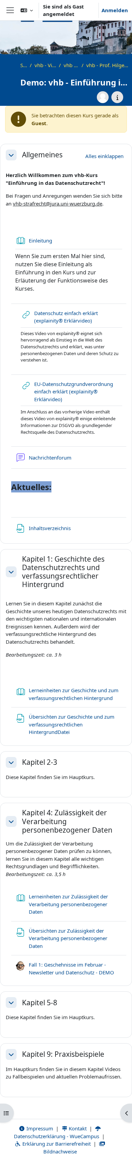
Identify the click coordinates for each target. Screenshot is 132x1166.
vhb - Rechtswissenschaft (71, 65)
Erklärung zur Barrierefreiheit (56, 1143)
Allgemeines (42, 155)
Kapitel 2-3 (39, 762)
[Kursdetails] (117, 97)
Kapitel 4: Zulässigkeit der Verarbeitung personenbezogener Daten (67, 821)
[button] (26, 10)
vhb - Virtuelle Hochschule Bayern (45, 65)
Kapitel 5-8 (39, 1002)
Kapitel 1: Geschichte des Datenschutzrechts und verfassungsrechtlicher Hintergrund (63, 572)
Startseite (23, 65)
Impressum (39, 1128)
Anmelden (115, 10)
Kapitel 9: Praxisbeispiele (63, 1054)
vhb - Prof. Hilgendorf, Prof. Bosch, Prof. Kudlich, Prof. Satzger (107, 65)
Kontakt (77, 1128)
